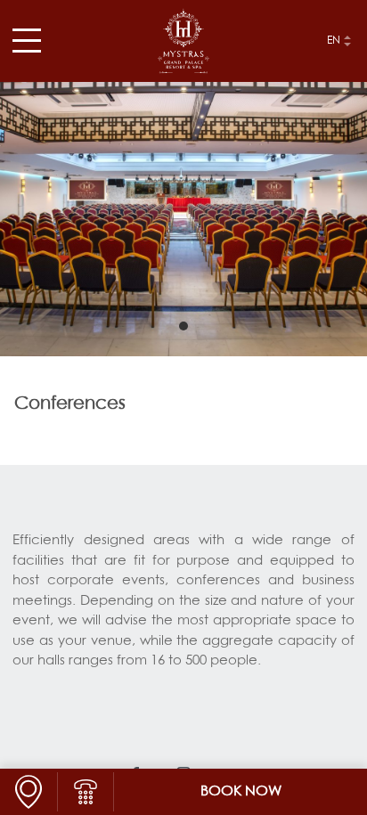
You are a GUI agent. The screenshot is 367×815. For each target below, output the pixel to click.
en (333, 41)
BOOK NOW (240, 792)
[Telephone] (85, 791)
